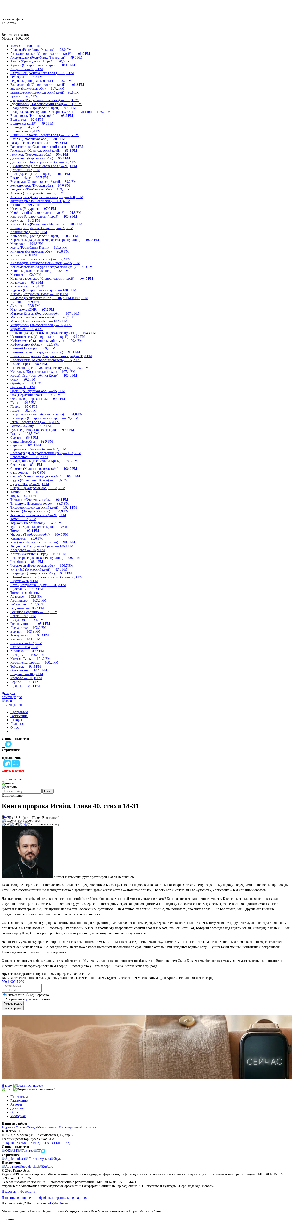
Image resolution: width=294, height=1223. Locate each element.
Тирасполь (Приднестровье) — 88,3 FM (39, 503)
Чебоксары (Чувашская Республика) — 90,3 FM (45, 558)
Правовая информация (18, 1191)
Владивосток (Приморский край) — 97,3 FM (43, 108)
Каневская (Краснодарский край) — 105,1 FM (44, 236)
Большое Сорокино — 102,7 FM (33, 612)
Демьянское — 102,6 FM (28, 627)
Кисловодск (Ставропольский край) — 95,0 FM (45, 263)
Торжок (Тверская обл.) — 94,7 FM (36, 523)
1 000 (11, 981)
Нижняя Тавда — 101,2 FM (30, 658)
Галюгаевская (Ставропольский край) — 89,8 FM (46, 146)
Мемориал (18, 1116)
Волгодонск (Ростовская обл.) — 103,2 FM (41, 115)
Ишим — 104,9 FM (24, 647)
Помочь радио (12, 1003)
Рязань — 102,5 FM (24, 433)
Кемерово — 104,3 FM (26, 243)
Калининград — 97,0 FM (28, 232)
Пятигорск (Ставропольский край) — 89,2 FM (44, 418)
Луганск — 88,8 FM (25, 305)
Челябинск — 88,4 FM (26, 561)
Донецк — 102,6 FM (25, 170)
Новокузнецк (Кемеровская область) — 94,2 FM (45, 360)
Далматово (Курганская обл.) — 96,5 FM (40, 158)
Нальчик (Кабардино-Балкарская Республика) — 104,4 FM (53, 333)
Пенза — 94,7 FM (23, 402)
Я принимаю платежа (28, 999)
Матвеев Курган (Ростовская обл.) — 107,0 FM (44, 313)
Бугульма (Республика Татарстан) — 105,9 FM (44, 100)
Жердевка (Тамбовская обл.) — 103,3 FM (40, 189)
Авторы (16, 720)
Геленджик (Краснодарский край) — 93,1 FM (43, 150)
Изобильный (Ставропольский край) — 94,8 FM (45, 212)
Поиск (48, 791)
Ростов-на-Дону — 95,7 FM (30, 426)
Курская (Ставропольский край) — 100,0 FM (43, 290)
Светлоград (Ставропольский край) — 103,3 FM (45, 453)
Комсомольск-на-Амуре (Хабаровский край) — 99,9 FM (51, 267)
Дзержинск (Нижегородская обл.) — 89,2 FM (43, 162)
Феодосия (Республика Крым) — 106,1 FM (41, 546)
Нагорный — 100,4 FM (27, 655)
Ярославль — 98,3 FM (26, 589)
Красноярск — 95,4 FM (27, 286)
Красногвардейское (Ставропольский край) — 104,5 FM (51, 278)
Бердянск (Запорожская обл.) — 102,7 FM (40, 81)
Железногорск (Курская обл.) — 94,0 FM (40, 185)
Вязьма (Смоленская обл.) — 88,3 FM (37, 139)
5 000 (20, 981)
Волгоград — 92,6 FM (26, 119)
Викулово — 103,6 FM (26, 620)
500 (4, 981)
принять (8, 1219)
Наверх (7, 1085)
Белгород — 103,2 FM (26, 77)
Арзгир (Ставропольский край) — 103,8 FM (42, 65)
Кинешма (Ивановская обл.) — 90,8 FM (39, 251)
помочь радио (12, 697)
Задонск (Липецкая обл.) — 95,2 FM (36, 193)
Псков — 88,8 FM (23, 410)
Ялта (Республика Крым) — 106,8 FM (38, 585)
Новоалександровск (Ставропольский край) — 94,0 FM (51, 356)
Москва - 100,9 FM (15, 38)
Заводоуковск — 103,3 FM (29, 635)
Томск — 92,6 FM (23, 519)
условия (32, 999)
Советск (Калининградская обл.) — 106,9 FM (43, 468)
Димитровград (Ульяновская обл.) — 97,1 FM (43, 166)
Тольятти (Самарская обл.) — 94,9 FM (38, 515)
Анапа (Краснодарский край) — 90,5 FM (40, 61)
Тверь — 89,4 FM (23, 496)
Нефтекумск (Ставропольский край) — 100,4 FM (46, 340)
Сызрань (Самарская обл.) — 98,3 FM (37, 488)
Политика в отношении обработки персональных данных (44, 1198)
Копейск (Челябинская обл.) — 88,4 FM (39, 271)
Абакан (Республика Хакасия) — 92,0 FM (40, 49)
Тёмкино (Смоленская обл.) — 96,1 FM (39, 499)
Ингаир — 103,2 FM (25, 639)
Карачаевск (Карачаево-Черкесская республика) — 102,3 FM (54, 240)
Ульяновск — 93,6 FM (26, 538)
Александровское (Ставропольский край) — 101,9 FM (50, 53)
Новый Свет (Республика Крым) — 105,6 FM (43, 375)
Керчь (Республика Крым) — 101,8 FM (38, 247)
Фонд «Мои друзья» (41, 1127)
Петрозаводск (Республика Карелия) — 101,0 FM (46, 414)
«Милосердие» (68, 1127)
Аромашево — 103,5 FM (28, 600)
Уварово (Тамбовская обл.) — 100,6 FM (39, 534)
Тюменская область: (25, 592)
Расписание (19, 716)
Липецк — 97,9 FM (24, 302)
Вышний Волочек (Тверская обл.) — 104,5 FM (44, 135)
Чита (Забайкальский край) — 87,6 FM (38, 569)
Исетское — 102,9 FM (26, 643)
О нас (14, 727)
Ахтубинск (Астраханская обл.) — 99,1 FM (42, 73)
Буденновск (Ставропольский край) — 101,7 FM (46, 104)
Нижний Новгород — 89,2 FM (32, 348)
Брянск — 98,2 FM (24, 96)
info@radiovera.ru (14, 1143)
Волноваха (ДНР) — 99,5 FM (31, 123)
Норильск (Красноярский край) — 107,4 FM (42, 371)
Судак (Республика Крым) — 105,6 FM (39, 480)
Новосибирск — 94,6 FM (28, 364)
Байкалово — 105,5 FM (27, 604)
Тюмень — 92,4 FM (24, 530)
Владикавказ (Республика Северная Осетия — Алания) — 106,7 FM (60, 112)
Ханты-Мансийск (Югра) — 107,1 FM (38, 554)
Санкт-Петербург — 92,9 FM (31, 441)
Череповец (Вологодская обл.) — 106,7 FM (41, 565)
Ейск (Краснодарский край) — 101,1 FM (40, 174)
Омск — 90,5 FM (22, 379)
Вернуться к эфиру (15, 34)
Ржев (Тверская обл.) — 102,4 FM (35, 422)
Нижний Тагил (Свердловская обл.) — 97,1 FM (45, 352)
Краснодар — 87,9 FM (26, 282)
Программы (19, 712)
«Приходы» (87, 1127)
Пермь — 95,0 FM (23, 406)
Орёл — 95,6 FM (22, 387)
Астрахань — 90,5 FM (26, 69)
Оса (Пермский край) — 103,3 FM (35, 395)
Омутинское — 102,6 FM (28, 670)
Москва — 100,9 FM (25, 46)
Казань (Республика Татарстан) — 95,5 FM (41, 228)
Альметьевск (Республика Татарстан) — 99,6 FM (46, 57)
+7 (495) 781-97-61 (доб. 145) (49, 1143)
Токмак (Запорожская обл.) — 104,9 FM (39, 511)
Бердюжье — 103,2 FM (27, 608)
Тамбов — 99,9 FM (24, 492)
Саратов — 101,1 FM (25, 445)
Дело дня (8, 693)
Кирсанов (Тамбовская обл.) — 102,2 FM (40, 259)
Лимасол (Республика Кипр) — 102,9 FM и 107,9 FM (49, 298)
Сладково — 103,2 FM (26, 674)
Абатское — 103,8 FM (26, 596)
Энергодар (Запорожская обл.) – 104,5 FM (41, 573)
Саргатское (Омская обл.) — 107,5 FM (38, 449)
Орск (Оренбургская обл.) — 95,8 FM (37, 391)
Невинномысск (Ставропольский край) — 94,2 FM (47, 337)
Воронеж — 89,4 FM (25, 131)
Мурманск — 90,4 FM (26, 329)
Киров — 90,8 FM (23, 255)
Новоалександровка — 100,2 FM (34, 662)
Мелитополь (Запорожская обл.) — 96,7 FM (42, 317)
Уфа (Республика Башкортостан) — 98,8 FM (42, 542)
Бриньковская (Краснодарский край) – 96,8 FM (44, 92)
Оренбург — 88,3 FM (26, 383)
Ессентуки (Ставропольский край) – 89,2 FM (43, 181)
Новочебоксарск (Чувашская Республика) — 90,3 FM (49, 368)
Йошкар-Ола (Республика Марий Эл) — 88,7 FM (46, 224)
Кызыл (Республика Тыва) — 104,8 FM (39, 294)
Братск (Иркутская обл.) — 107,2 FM (37, 88)
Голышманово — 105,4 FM (30, 624)
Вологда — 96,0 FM (24, 127)
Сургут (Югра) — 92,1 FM (29, 484)
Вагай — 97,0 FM (23, 616)
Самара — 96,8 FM (24, 437)
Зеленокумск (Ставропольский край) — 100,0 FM (46, 197)
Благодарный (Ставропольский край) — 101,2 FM (47, 84)
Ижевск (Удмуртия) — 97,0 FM (33, 209)
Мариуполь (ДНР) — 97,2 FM (32, 309)
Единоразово (39, 995)
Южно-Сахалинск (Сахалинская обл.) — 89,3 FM (46, 577)
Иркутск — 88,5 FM (25, 220)
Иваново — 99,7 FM (25, 205)
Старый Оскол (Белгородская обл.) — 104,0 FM (45, 476)
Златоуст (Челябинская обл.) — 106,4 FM (40, 201)
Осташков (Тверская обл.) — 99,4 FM (37, 399)
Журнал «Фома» (14, 1127)
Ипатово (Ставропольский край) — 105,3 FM (43, 216)
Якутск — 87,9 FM (24, 581)
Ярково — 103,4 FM (25, 686)
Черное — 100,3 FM (25, 682)
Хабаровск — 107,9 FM (27, 550)
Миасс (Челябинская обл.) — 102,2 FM (38, 321)
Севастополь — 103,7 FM (29, 457)
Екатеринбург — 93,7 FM (29, 177)
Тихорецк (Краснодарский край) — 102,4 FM (43, 507)
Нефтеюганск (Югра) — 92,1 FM (34, 344)
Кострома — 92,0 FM (25, 274)
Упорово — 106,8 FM (26, 678)
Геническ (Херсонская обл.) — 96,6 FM (39, 154)
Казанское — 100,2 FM (27, 651)
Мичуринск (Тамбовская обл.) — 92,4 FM (41, 325)
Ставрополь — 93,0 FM (27, 472)
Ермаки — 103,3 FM (25, 631)
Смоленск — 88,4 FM (26, 464)
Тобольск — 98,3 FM (25, 666)
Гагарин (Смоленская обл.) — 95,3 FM (38, 143)
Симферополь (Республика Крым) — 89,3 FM (43, 461)
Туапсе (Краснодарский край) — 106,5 (38, 527)
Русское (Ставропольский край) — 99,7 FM (42, 430)
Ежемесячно (15, 995)
